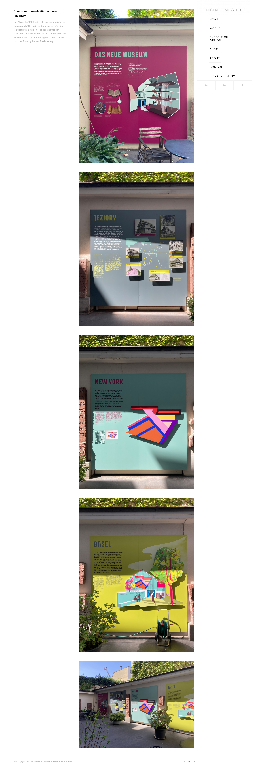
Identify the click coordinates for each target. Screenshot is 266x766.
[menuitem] (214, 19)
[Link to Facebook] (242, 85)
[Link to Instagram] (206, 85)
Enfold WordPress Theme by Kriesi (57, 761)
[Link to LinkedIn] (224, 85)
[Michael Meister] (223, 7)
